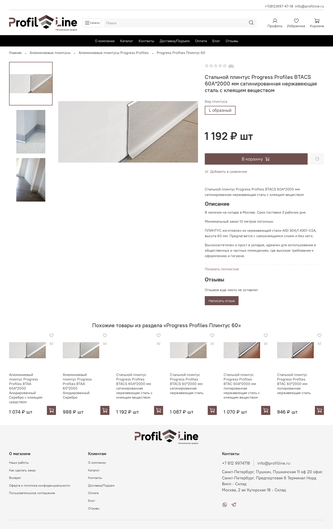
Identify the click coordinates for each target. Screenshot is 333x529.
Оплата (201, 41)
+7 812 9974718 (236, 463)
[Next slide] (30, 195)
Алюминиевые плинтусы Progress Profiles (114, 52)
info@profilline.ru (309, 6)
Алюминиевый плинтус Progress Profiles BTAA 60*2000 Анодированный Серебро (77, 386)
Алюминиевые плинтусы (50, 52)
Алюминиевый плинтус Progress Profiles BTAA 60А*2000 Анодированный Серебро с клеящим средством (25, 388)
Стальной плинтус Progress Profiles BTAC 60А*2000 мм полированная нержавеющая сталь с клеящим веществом (242, 386)
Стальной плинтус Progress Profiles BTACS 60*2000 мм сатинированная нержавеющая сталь (186, 383)
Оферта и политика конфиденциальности (39, 485)
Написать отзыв (222, 300)
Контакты (146, 41)
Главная (15, 52)
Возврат (15, 478)
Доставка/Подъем (175, 41)
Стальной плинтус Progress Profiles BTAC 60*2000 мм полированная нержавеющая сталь (294, 383)
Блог (216, 41)
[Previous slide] (67, 132)
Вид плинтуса (216, 101)
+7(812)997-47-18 (279, 6)
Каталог (126, 41)
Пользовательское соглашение (32, 493)
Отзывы (232, 41)
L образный (220, 110)
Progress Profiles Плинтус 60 (181, 52)
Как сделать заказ (22, 470)
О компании (105, 41)
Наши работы (19, 463)
